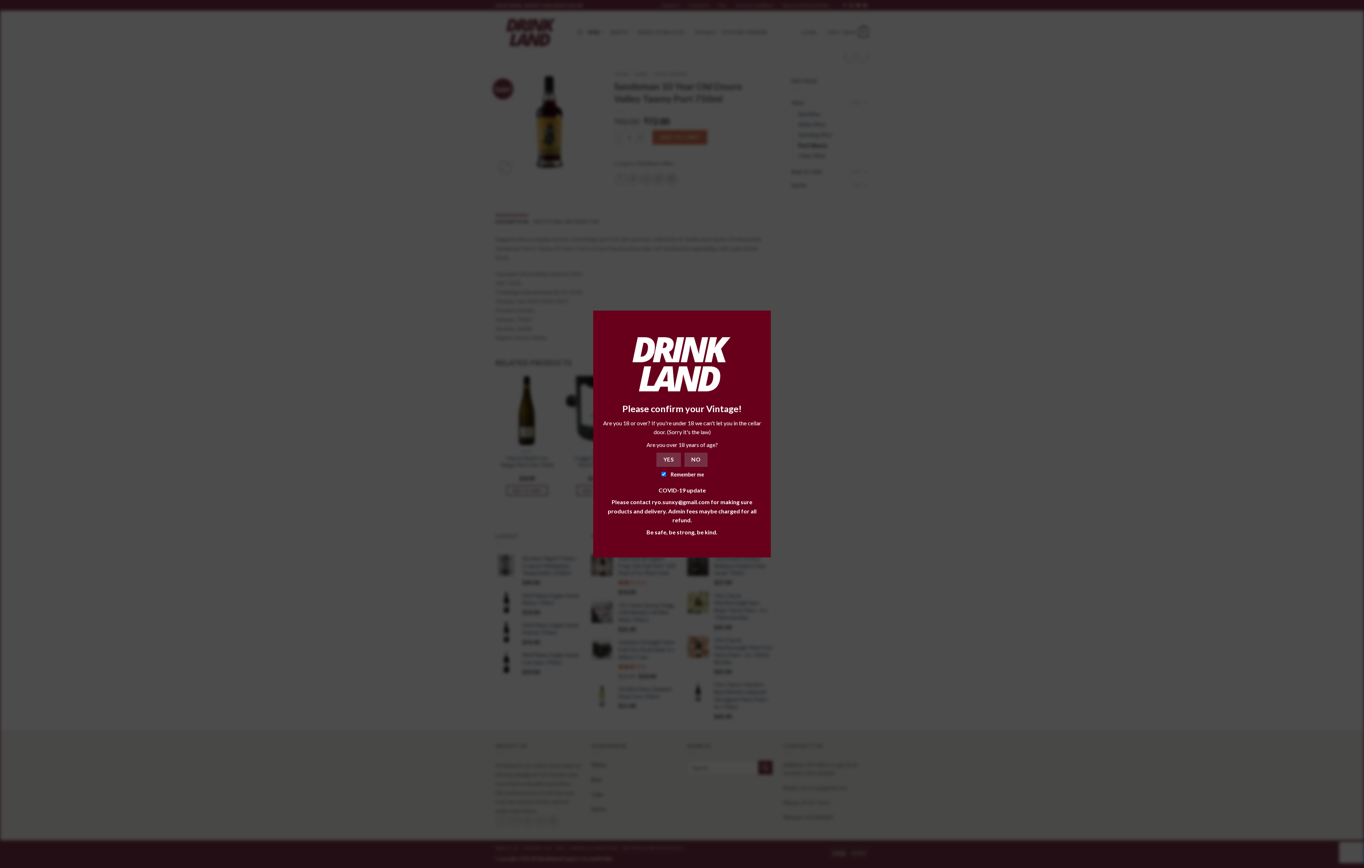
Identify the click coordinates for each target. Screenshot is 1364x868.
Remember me (687, 474)
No (695, 459)
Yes (669, 459)
